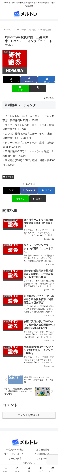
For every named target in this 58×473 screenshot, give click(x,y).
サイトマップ (42, 458)
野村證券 (9, 177)
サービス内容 (15, 458)
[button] (37, 88)
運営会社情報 (42, 449)
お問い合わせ (29, 463)
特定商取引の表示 (15, 449)
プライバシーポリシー (15, 454)
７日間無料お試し (43, 454)
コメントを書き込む (29, 415)
